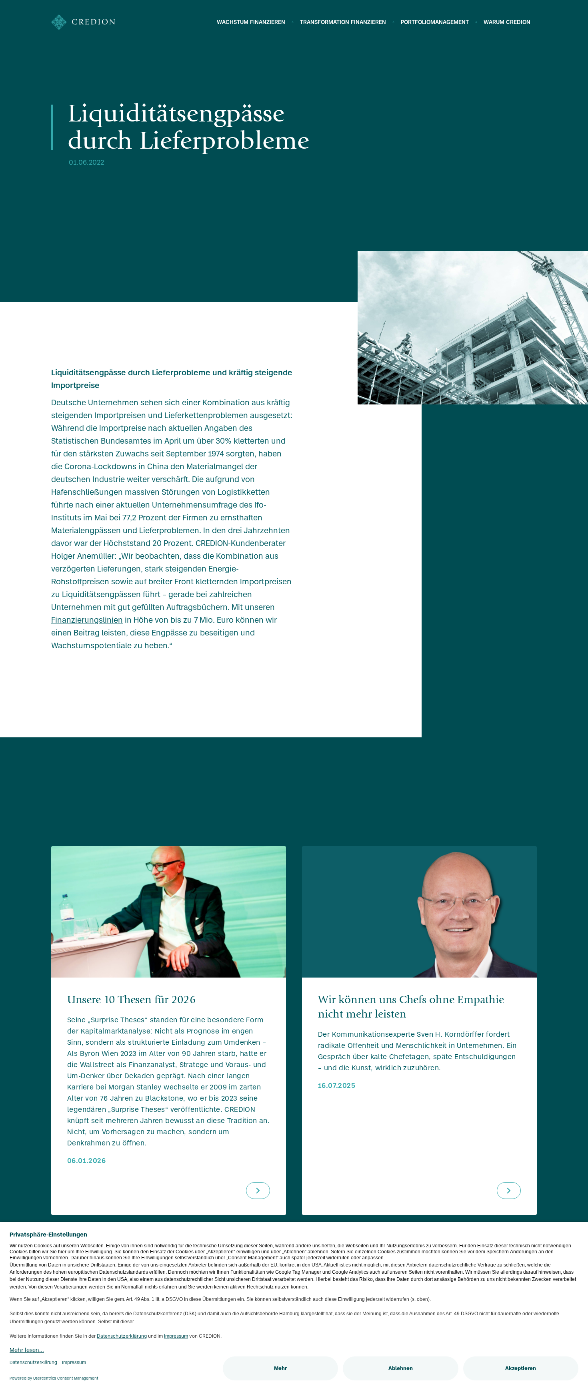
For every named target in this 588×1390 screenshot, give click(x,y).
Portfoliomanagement (435, 22)
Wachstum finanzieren (251, 22)
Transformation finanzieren (343, 22)
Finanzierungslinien (87, 620)
